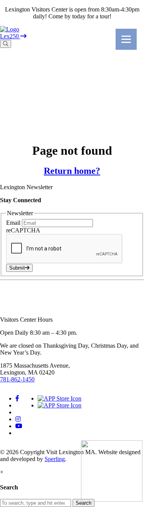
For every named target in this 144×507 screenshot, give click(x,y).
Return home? (72, 171)
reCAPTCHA (23, 230)
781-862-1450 (17, 379)
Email (14, 222)
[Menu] (126, 39)
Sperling (55, 459)
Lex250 (10, 36)
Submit (17, 268)
